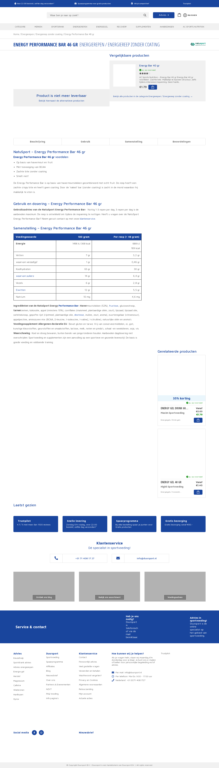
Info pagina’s (52, 698)
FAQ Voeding (52, 693)
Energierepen (80, 26)
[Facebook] (34, 732)
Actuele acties (86, 698)
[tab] (37, 141)
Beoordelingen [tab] (182, 141)
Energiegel (102, 26)
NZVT (49, 689)
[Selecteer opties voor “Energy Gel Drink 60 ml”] (198, 420)
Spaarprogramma (54, 661)
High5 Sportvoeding (172, 486)
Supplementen (143, 26)
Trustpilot (187, 3)
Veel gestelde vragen (89, 666)
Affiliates (50, 666)
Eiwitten (20, 289)
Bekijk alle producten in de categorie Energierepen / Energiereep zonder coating (151, 96)
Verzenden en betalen (89, 670)
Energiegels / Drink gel (170, 420)
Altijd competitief (141, 3)
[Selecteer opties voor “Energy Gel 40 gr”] (198, 492)
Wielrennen (18, 690)
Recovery (122, 26)
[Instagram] (41, 732)
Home (16, 34)
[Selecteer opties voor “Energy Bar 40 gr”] (152, 87)
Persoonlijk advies (88, 661)
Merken (38, 26)
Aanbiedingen (167, 26)
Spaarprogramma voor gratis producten (94, 3)
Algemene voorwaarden (90, 684)
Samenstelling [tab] (133, 141)
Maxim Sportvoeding (172, 412)
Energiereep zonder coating (49, 34)
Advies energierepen (23, 667)
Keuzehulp (18, 658)
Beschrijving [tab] (37, 141)
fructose (113, 305)
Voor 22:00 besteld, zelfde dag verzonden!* (35, 3)
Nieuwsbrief (52, 675)
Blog (48, 670)
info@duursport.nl (133, 672)
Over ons (50, 680)
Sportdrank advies (22, 662)
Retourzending (86, 689)
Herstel (16, 676)
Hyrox (16, 699)
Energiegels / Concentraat (171, 492)
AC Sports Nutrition (193, 26)
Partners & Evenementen (58, 684)
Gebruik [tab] (85, 141)
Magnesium (18, 680)
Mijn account (85, 693)
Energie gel (18, 671)
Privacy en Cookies (88, 680)
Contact (83, 657)
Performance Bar (68, 305)
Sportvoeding (52, 657)
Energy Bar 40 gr (149, 65)
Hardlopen (18, 694)
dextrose (79, 314)
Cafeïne (17, 685)
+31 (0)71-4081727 (136, 680)
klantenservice (87, 218)
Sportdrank (57, 26)
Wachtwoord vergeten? (90, 675)
